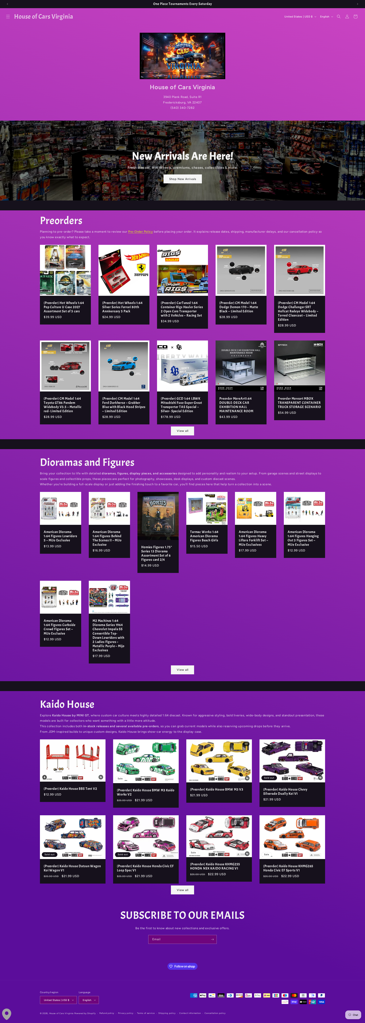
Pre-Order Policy (140, 231)
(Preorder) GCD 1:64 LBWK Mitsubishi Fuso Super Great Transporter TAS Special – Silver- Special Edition (181, 405)
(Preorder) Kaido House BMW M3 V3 (216, 790)
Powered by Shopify (85, 1013)
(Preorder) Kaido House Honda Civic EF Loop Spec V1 (145, 868)
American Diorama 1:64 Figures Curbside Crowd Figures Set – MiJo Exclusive (59, 627)
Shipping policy (167, 1013)
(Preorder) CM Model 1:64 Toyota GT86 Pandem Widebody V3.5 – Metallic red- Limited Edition (63, 405)
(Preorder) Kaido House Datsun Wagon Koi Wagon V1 (72, 868)
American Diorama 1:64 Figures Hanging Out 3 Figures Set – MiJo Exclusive (303, 538)
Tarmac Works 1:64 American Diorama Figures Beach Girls (204, 536)
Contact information (190, 1013)
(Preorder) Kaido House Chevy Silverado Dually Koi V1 (285, 791)
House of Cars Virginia (61, 1013)
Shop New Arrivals (182, 179)
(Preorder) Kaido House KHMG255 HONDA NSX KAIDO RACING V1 (215, 866)
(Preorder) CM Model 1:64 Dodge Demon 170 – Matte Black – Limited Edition (238, 307)
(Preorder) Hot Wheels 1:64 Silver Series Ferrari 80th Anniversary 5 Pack (122, 307)
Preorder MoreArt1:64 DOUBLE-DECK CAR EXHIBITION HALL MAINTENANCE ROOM (236, 405)
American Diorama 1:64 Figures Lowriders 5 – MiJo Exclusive (60, 536)
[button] (8, 16)
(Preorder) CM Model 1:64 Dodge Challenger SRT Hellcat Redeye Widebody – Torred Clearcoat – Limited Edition (298, 311)
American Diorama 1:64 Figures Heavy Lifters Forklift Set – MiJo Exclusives (253, 538)
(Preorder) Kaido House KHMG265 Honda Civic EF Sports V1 (288, 868)
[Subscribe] (212, 939)
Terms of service (146, 1013)
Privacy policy (125, 1013)
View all (182, 431)
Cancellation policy (215, 1013)
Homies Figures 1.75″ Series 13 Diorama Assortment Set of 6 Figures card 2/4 (156, 553)
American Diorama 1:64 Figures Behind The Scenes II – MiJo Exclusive (107, 538)
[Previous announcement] (7, 4)
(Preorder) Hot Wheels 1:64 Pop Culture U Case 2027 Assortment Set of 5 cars (64, 307)
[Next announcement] (357, 4)
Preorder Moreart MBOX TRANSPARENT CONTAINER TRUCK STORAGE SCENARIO (299, 403)
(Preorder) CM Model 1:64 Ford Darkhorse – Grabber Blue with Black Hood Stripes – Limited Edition (123, 405)
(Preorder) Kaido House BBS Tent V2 (70, 789)
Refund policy (106, 1013)
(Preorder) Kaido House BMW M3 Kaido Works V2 (145, 792)
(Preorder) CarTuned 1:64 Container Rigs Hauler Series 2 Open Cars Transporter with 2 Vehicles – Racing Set (182, 309)
